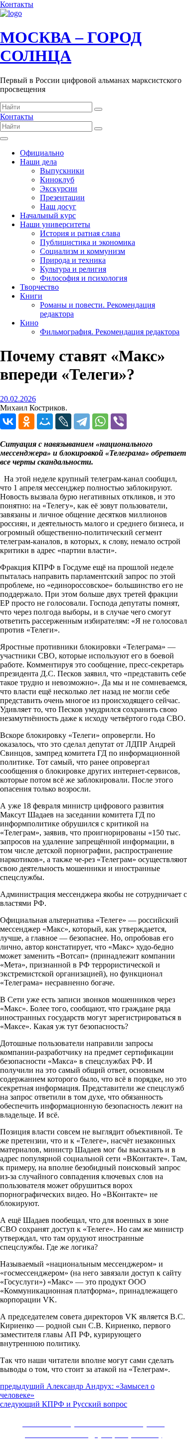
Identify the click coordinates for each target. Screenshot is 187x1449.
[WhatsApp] (100, 421)
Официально (42, 153)
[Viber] (119, 421)
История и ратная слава (80, 233)
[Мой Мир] (45, 421)
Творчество (39, 287)
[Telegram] (82, 421)
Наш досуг (58, 206)
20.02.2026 (18, 399)
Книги (31, 296)
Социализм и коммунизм (82, 251)
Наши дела (38, 162)
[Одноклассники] (26, 421)
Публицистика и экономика (87, 242)
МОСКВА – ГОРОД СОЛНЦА (71, 46)
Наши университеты (55, 224)
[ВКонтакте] (8, 421)
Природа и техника (73, 260)
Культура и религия (73, 269)
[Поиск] (98, 109)
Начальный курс (48, 215)
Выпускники (62, 170)
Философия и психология (83, 278)
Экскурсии (58, 188)
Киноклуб (57, 179)
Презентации (62, 197)
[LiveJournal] (63, 421)
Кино (29, 323)
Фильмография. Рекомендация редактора (110, 331)
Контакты (16, 4)
